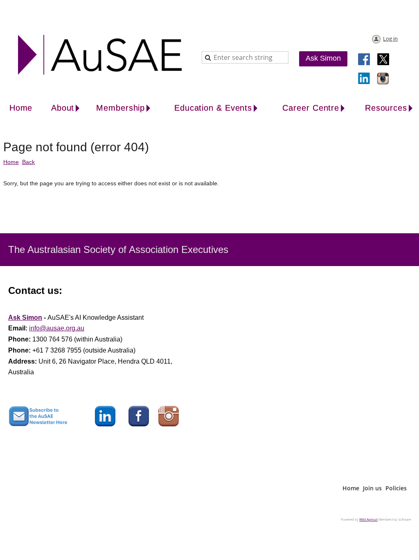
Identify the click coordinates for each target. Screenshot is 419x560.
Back (28, 162)
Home (11, 162)
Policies (396, 488)
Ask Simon (323, 58)
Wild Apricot (368, 519)
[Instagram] (383, 79)
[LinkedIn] (364, 79)
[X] (383, 59)
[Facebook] (364, 59)
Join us (372, 488)
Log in (390, 38)
